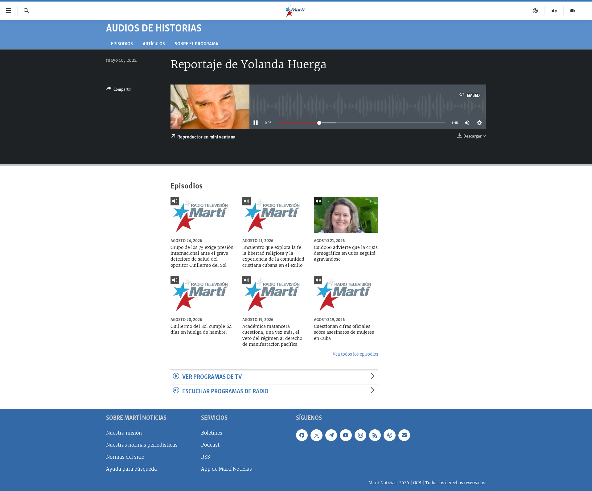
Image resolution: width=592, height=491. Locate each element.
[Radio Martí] (554, 10)
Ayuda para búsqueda (131, 469)
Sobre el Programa (196, 44)
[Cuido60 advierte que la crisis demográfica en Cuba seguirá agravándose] (346, 215)
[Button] (118, 90)
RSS (205, 457)
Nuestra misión (124, 433)
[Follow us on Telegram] (331, 435)
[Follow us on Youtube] (346, 435)
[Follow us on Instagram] (360, 435)
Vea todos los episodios (355, 354)
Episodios (122, 44)
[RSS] (375, 435)
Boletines (211, 433)
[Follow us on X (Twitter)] (316, 435)
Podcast (210, 445)
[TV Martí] (573, 10)
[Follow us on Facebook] (302, 435)
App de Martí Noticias (226, 469)
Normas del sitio (125, 457)
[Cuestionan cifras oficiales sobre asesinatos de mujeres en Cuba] (346, 294)
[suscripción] (404, 435)
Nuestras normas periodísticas (142, 445)
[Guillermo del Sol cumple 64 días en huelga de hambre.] (203, 294)
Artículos (154, 44)
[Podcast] (535, 10)
